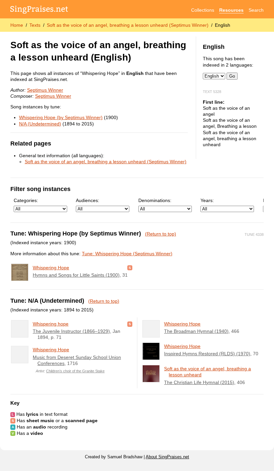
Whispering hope (50, 323)
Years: (207, 200)
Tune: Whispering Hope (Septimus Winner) (127, 253)
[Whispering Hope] (19, 272)
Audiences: (87, 200)
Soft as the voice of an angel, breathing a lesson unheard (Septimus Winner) (128, 25)
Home (16, 25)
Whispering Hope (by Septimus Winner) (61, 117)
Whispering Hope (51, 267)
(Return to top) (160, 234)
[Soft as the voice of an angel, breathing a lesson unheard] (151, 373)
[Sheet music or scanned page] (129, 267)
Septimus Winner (45, 90)
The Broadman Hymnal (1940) (196, 331)
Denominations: (154, 200)
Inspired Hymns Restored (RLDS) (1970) (207, 353)
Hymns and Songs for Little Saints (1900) (76, 275)
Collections (202, 10)
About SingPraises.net (167, 457)
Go (232, 76)
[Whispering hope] (19, 329)
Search (256, 10)
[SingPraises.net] (39, 10)
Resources (231, 10)
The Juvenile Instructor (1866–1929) (71, 331)
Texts (34, 25)
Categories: (26, 200)
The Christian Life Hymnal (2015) (199, 382)
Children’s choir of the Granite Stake (75, 371)
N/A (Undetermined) (40, 123)
